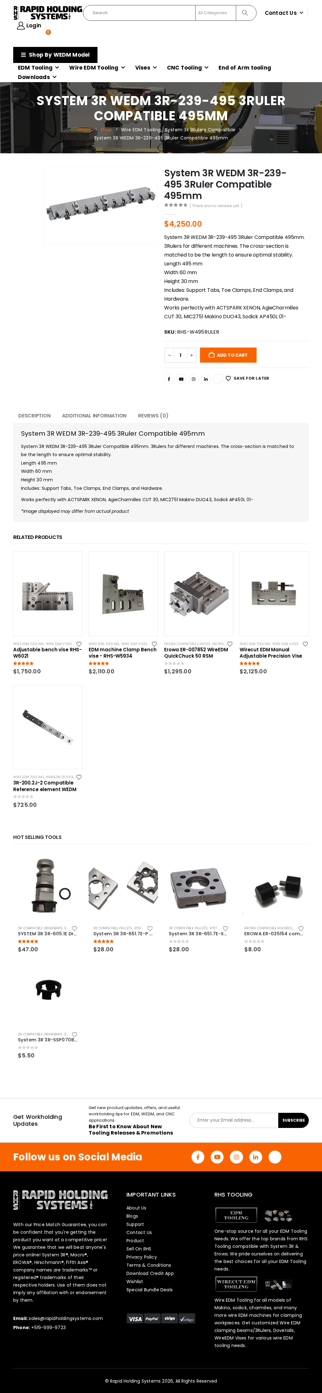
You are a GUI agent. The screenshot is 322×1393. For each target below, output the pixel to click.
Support (135, 1224)
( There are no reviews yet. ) (216, 205)
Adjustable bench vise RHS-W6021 (47, 653)
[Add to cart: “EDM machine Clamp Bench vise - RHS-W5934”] (147, 562)
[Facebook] (169, 379)
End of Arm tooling (245, 67)
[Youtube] (181, 379)
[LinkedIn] (206, 379)
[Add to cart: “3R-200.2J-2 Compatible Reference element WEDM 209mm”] (71, 695)
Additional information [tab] (94, 415)
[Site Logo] (48, 13)
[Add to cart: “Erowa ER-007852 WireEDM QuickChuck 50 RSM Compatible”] (222, 562)
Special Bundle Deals (149, 1290)
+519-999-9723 (48, 1327)
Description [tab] (34, 415)
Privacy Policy (141, 1257)
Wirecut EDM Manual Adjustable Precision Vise (271, 653)
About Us (136, 1208)
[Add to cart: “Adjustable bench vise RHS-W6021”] (71, 562)
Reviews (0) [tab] (153, 415)
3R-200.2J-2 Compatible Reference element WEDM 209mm (44, 786)
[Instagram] (194, 379)
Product (135, 1240)
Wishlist (134, 1281)
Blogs (132, 1216)
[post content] (48, 594)
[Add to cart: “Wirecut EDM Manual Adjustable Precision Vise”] (298, 562)
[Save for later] (79, 643)
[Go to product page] (47, 886)
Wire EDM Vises (59, 644)
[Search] (245, 12)
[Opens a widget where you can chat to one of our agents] (298, 1382)
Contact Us (281, 13)
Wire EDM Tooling (93, 67)
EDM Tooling (35, 67)
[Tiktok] (218, 379)
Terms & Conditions (148, 1265)
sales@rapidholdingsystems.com (66, 1318)
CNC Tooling (184, 67)
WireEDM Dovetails (62, 777)
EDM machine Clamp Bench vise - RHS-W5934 (123, 653)
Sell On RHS (138, 1249)
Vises (142, 67)
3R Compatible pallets (112, 928)
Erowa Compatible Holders (268, 928)
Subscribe (293, 1120)
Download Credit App (150, 1273)
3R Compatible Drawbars (40, 928)
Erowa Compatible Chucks (187, 644)
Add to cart (232, 355)
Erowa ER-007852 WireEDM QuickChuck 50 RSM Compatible (196, 653)
